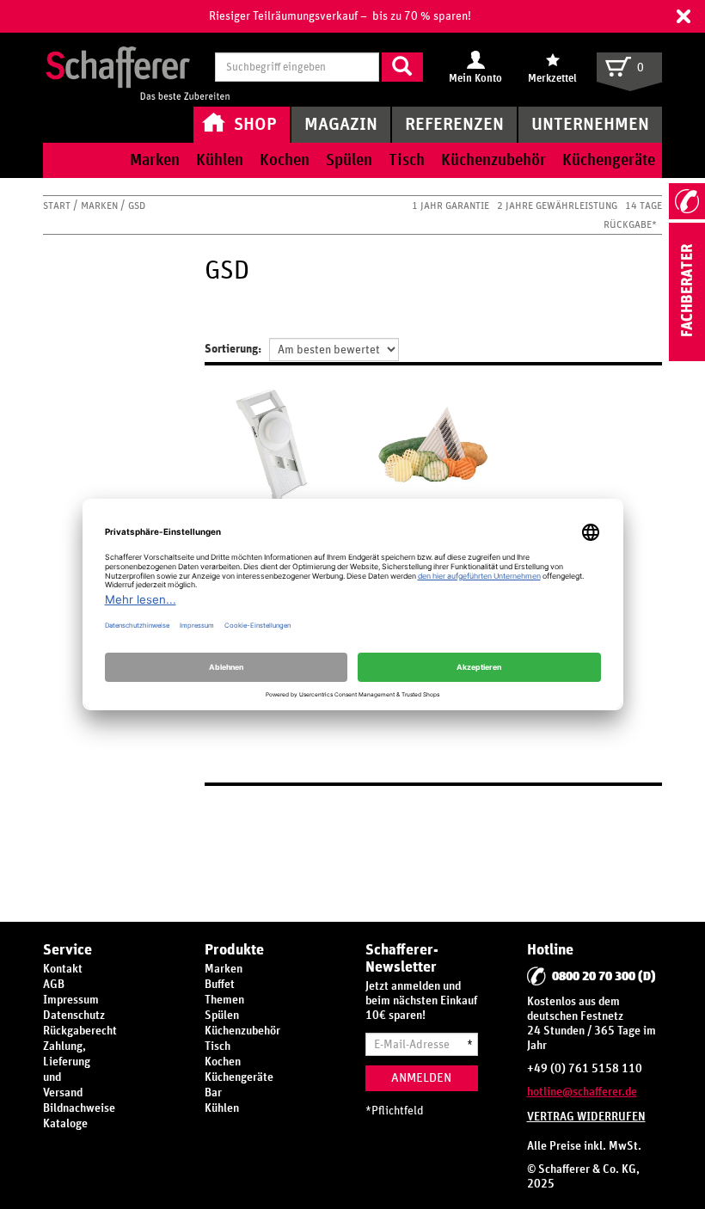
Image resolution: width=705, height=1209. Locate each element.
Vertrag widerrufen (586, 1117)
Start (58, 205)
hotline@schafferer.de (582, 1092)
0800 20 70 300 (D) (604, 976)
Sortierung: (233, 349)
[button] (683, 16)
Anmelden (421, 1077)
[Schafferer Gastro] (137, 69)
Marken (100, 205)
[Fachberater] (687, 358)
